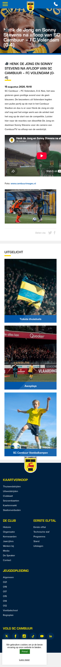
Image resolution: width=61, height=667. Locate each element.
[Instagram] (24, 636)
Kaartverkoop (15, 480)
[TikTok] (33, 636)
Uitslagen (38, 546)
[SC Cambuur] (30, 6)
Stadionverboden (12, 510)
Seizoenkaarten (11, 500)
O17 (5, 591)
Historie (7, 527)
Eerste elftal (44, 520)
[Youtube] (41, 636)
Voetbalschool (10, 610)
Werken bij (8, 546)
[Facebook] (15, 636)
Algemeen (8, 577)
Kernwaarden (10, 536)
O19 (5, 586)
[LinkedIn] (50, 636)
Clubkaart (8, 495)
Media (6, 550)
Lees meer (24, 660)
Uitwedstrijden (10, 491)
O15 (5, 596)
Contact (7, 560)
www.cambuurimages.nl (23, 183)
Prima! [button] (25, 651)
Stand (36, 541)
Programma (39, 536)
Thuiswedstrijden (12, 486)
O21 (5, 582)
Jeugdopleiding (16, 570)
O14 (5, 600)
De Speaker (9, 555)
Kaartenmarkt (10, 505)
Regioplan (8, 615)
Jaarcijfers (8, 541)
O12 (5, 605)
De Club (9, 520)
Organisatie (9, 531)
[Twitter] (6, 636)
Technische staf (41, 531)
